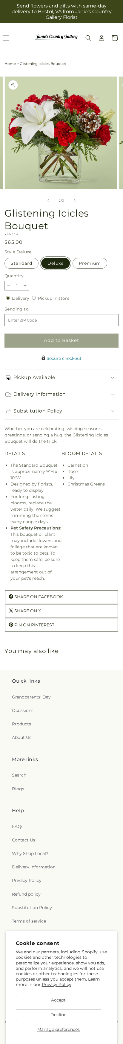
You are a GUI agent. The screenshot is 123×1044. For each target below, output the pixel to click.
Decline (58, 1014)
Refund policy (26, 894)
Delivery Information (34, 867)
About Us (21, 737)
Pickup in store (53, 298)
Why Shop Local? (30, 853)
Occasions (22, 710)
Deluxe (55, 263)
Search (19, 775)
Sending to (25, 309)
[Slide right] (74, 200)
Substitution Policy (32, 907)
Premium (90, 263)
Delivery (21, 298)
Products (21, 724)
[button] (88, 38)
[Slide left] (48, 200)
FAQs (17, 826)
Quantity (14, 275)
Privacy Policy (56, 984)
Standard (21, 263)
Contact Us (23, 840)
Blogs (18, 789)
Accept (58, 1000)
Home (10, 63)
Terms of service (29, 921)
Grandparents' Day (31, 697)
